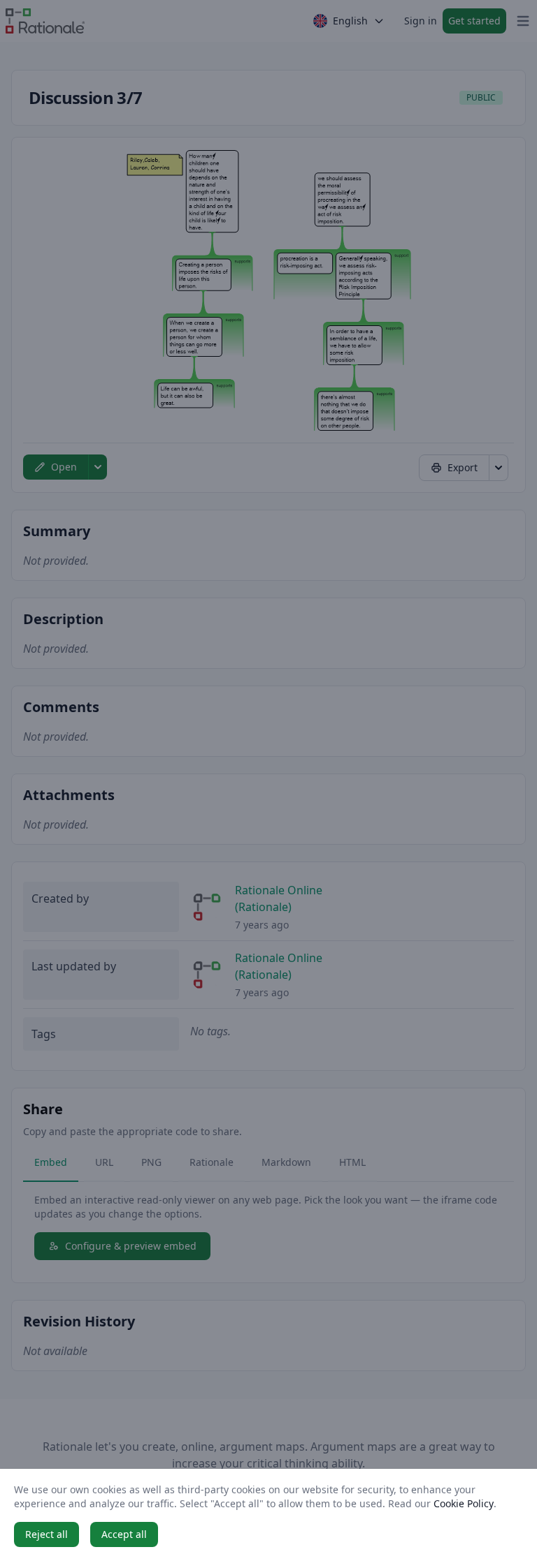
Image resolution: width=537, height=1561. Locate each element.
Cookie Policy (464, 1503)
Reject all (46, 1534)
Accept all (124, 1534)
